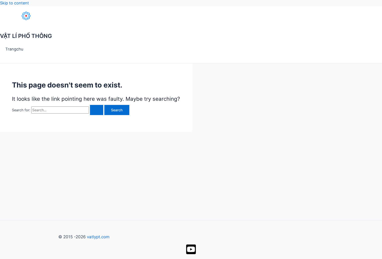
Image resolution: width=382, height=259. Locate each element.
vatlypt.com (98, 236)
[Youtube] (191, 253)
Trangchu (14, 49)
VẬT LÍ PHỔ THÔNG (26, 36)
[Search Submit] (96, 110)
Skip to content (14, 3)
